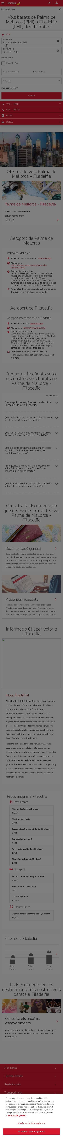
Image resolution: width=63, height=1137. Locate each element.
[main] (31, 1115)
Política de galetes (17, 1115)
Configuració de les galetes (31, 1123)
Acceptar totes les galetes (31, 1131)
